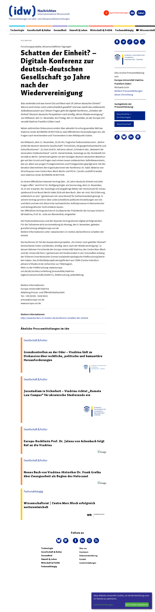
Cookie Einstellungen (87, 563)
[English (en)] (132, 13)
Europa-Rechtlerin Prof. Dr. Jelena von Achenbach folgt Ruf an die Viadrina (64, 443)
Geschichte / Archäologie (124, 116)
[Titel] (117, 42)
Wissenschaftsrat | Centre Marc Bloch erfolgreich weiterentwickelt (59, 505)
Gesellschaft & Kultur (39, 30)
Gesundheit (60, 30)
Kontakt (82, 559)
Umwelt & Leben (78, 30)
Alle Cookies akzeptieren (137, 604)
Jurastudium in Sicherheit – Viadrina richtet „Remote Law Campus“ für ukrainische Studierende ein (62, 393)
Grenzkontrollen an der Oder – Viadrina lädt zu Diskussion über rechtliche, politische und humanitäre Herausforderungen (63, 356)
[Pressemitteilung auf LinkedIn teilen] (131, 137)
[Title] (129, 42)
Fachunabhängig (124, 30)
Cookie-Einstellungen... (104, 604)
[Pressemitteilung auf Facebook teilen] (117, 137)
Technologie (17, 30)
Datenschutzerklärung (88, 555)
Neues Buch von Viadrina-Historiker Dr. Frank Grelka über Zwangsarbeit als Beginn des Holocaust (62, 474)
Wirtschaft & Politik (101, 30)
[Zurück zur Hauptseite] (141, 13)
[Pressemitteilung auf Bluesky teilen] (124, 137)
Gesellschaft (124, 124)
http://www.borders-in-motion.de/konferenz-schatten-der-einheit (54, 317)
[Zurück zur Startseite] (39, 12)
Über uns (83, 548)
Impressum (83, 552)
